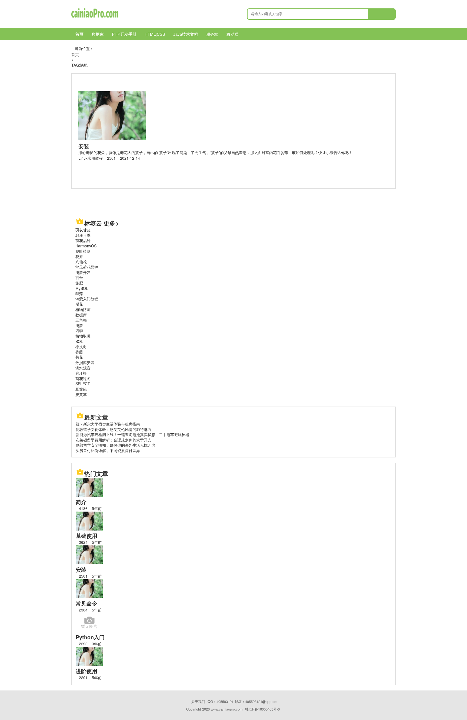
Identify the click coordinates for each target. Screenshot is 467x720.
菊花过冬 (83, 378)
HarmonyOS (85, 245)
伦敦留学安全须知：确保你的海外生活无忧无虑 (115, 445)
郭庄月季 (83, 235)
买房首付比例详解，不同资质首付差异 (108, 450)
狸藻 (79, 293)
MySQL (81, 288)
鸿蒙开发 (83, 272)
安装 (83, 146)
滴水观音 (83, 368)
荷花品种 (83, 240)
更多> (111, 223)
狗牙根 (81, 373)
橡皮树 (81, 346)
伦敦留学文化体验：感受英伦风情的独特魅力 (113, 429)
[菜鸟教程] (94, 17)
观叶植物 (83, 251)
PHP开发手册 (124, 34)
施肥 (79, 283)
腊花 (79, 304)
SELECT (82, 383)
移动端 (232, 34)
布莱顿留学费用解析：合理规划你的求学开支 (113, 440)
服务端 (212, 34)
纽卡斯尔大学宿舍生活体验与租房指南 (108, 424)
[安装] (112, 138)
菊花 (79, 357)
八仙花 (81, 261)
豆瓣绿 (81, 389)
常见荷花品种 (86, 267)
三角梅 (81, 320)
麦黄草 (81, 394)
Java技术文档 (185, 34)
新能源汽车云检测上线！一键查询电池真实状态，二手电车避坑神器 (132, 434)
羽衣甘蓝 (83, 230)
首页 (79, 34)
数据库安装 (84, 362)
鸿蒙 (79, 325)
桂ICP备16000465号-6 (262, 709)
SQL (79, 341)
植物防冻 (83, 309)
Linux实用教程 (90, 158)
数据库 (98, 34)
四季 (79, 330)
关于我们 (198, 701)
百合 (79, 277)
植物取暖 (83, 336)
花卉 (79, 256)
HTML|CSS (155, 34)
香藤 (79, 352)
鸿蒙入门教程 (86, 299)
